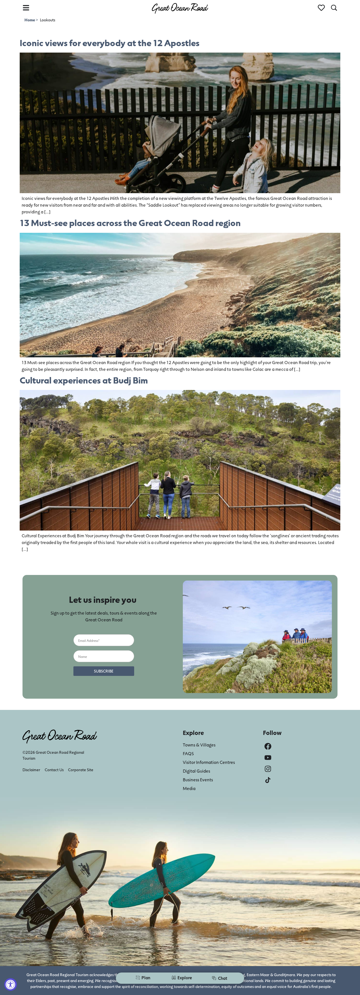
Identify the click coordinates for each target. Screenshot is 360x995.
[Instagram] (268, 769)
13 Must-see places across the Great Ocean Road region (130, 222)
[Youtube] (268, 757)
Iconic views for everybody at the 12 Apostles (109, 42)
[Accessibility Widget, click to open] (10, 984)
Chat (222, 978)
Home (30, 20)
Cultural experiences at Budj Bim (84, 380)
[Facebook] (268, 746)
